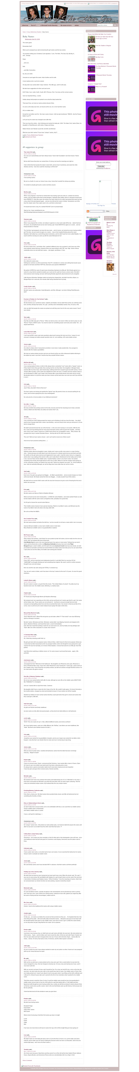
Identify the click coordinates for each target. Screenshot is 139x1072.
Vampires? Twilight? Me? (95, 84)
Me (25, 958)
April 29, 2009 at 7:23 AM (30, 418)
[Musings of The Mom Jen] (105, 203)
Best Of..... (34, 25)
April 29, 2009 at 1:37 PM (30, 792)
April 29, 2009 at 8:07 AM (30, 491)
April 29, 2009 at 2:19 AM (30, 153)
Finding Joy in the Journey (31, 871)
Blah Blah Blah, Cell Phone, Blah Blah (98, 63)
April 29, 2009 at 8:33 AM (30, 582)
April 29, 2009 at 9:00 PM (30, 889)
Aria (25, 734)
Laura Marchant (28, 331)
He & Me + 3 (27, 404)
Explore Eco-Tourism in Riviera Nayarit (110, 247)
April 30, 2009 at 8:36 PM (30, 1036)
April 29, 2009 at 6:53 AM (30, 346)
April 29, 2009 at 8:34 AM (30, 594)
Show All (114, 274)
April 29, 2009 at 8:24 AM (30, 558)
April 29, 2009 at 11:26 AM (30, 720)
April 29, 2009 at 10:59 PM (30, 904)
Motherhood (33, 32)
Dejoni (25, 759)
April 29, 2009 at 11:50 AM (30, 736)
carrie (25, 718)
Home (24, 32)
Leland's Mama (28, 580)
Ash (25, 384)
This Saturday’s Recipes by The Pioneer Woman (110, 256)
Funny (28, 32)
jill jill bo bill (27, 362)
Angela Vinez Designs (103, 1068)
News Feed (83, 3)
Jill (24, 417)
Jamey (26, 747)
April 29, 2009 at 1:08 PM (30, 761)
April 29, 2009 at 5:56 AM (30, 319)
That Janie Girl (28, 152)
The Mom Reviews (66, 25)
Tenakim (26, 1049)
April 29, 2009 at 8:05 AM (30, 473)
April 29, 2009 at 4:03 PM (30, 823)
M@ (25, 556)
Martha (26, 192)
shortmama (27, 660)
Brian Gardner (69, 1068)
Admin (77, 25)
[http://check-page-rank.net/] (93, 217)
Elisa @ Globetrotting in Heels (32, 803)
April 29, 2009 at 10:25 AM (30, 678)
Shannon (26, 219)
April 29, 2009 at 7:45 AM (30, 449)
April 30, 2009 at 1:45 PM (30, 960)
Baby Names (28, 36)
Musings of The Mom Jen (92, 203)
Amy (25, 243)
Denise (26, 929)
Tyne (25, 317)
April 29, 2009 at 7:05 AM (30, 364)
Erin (25, 489)
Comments (114, 3)
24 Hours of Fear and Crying (95, 54)
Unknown (26, 848)
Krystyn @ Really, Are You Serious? (34, 299)
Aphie (25, 257)
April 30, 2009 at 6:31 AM (30, 915)
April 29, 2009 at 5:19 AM (30, 259)
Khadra (26, 998)
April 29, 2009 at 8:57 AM (30, 614)
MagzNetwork (88, 1068)
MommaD (26, 888)
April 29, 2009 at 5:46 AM (30, 300)
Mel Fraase (27, 535)
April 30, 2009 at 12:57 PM (30, 947)
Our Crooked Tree (29, 518)
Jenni (25, 861)
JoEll (25, 946)
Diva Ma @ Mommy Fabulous (32, 676)
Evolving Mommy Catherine (32, 790)
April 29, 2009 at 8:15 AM (30, 520)
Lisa (25, 1035)
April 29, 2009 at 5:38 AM (30, 288)
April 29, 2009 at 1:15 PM (30, 777)
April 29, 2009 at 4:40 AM (30, 221)
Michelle (26, 776)
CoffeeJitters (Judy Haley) (31, 834)
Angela (26, 593)
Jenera (26, 344)
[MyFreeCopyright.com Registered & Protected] (93, 224)
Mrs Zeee (26, 902)
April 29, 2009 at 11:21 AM (30, 705)
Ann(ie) (26, 913)
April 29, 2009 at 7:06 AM (30, 386)
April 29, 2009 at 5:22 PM (30, 835)
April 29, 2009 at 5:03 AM (30, 244)
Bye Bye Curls (99, 57)
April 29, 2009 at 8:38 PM (30, 873)
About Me (25, 25)
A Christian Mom (28, 634)
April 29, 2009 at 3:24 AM (30, 175)
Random (39, 32)
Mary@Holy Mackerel (30, 613)
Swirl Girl (26, 703)
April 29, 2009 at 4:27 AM (30, 193)
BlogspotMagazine (78, 1068)
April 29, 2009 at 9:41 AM (30, 662)
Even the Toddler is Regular (103, 45)
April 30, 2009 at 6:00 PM (30, 1000)
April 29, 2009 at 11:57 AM (30, 748)
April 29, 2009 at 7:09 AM (30, 406)
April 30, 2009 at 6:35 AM (30, 931)
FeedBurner (107, 168)
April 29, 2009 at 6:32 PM (30, 862)
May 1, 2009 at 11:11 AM (30, 1051)
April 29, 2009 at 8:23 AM (30, 536)
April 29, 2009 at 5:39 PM (30, 850)
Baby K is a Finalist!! (101, 86)
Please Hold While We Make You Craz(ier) (99, 34)
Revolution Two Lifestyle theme (56, 1068)
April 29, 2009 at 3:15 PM (30, 804)
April (25, 471)
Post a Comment (27, 1060)
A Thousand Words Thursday (49, 25)
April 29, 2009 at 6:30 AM (30, 333)
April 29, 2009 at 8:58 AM (30, 636)
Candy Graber (28, 286)
